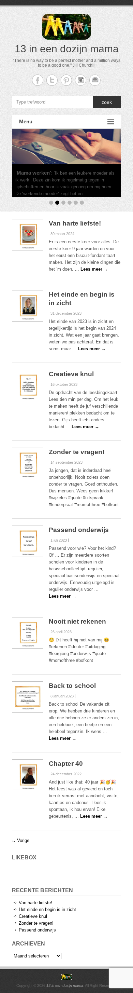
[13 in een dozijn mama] (66, 977)
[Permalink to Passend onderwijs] (27, 541)
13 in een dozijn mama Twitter (52, 80)
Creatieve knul (71, 374)
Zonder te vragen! (76, 451)
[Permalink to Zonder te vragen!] (27, 463)
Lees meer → (103, 193)
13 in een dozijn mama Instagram (80, 80)
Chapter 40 (66, 763)
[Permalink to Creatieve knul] (27, 385)
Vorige (23, 840)
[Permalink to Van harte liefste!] (27, 234)
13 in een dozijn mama (67, 48)
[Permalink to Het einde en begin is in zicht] (27, 306)
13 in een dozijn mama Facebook (37, 80)
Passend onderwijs (79, 529)
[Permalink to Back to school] (27, 697)
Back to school (72, 685)
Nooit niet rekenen (77, 621)
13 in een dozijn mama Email (95, 80)
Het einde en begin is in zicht (47, 909)
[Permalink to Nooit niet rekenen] (27, 633)
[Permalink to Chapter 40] (27, 775)
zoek (107, 102)
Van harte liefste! (75, 223)
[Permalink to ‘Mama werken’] (66, 146)
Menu (25, 121)
